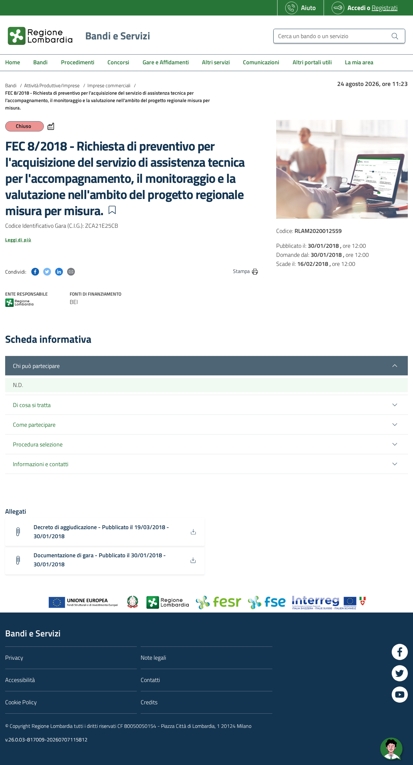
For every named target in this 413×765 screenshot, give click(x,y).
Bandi (10, 85)
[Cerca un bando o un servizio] (395, 36)
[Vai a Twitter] (400, 673)
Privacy (14, 657)
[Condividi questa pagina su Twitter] (47, 271)
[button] (112, 210)
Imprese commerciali (108, 85)
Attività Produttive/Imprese (52, 85)
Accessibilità (20, 680)
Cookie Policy (21, 702)
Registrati (385, 8)
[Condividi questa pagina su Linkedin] (59, 271)
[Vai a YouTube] (400, 694)
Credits (149, 702)
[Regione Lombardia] (19, 303)
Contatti (150, 680)
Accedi (357, 8)
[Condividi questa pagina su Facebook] (35, 271)
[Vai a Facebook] (400, 652)
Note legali (153, 657)
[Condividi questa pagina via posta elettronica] (71, 271)
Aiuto (308, 8)
